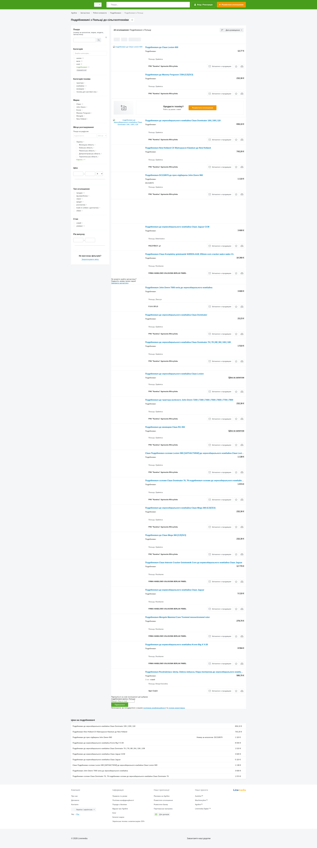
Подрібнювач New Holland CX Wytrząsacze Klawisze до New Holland (178, 148)
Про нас (74, 796)
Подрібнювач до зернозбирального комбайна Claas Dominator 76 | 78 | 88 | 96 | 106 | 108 (188, 342)
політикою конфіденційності (154, 708)
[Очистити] (106, 37)
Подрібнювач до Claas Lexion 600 (161, 47)
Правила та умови (119, 796)
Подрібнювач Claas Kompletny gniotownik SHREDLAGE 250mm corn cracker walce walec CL (189, 254)
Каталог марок (118, 817)
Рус (77, 814)
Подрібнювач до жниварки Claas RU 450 (165, 427)
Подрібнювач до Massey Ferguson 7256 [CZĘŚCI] (169, 75)
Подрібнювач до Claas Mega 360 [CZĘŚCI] (165, 535)
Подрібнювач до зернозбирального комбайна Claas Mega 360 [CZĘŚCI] (180, 508)
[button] (236, 66)
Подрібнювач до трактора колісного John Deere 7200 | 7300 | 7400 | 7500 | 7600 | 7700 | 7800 (189, 400)
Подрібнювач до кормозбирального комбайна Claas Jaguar (174, 590)
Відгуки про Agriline (120, 809)
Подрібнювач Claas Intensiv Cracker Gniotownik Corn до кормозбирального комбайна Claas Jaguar (193, 562)
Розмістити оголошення (202, 108)
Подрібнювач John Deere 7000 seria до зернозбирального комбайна (178, 288)
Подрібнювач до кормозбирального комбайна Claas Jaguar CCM (177, 227)
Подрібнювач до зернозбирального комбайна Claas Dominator (176, 315)
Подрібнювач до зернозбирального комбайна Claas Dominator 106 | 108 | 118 (183, 120)
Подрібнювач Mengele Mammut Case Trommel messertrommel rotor (177, 617)
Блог (114, 813)
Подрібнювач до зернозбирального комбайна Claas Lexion (174, 374)
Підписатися (120, 705)
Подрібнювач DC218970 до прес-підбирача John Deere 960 (174, 175)
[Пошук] (108, 4)
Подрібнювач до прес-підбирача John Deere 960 (92, 737)
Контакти (74, 804)
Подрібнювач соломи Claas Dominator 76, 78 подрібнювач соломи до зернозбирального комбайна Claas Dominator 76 (203, 480)
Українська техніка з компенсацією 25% (128, 821)
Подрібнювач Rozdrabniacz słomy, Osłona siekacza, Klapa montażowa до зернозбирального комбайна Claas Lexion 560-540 (205, 672)
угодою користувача (177, 708)
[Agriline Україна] (81, 5)
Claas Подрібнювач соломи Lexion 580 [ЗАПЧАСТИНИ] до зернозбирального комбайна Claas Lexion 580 (196, 453)
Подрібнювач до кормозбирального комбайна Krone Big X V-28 (176, 645)
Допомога (75, 800)
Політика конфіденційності (123, 800)
